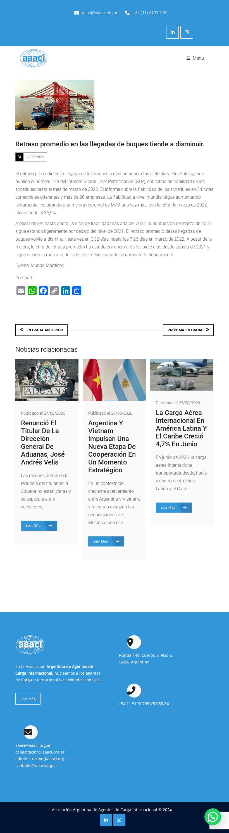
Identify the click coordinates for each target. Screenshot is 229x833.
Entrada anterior (45, 330)
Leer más (28, 698)
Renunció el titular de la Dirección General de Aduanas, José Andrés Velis (43, 442)
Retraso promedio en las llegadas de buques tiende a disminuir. (109, 144)
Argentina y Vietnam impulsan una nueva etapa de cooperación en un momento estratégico (112, 446)
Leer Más (34, 526)
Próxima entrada (185, 330)
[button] (212, 816)
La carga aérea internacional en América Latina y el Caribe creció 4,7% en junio (181, 428)
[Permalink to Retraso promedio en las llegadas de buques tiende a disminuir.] (54, 105)
